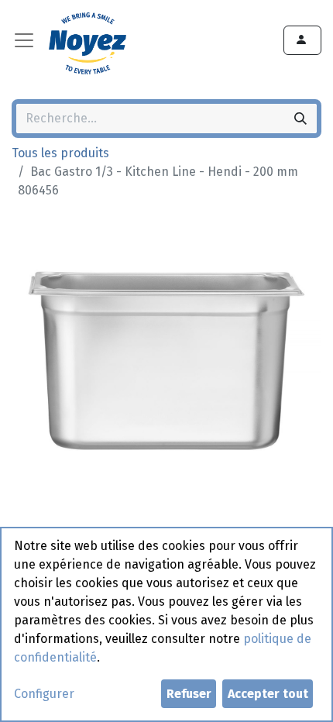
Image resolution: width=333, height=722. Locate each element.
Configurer (44, 693)
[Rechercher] (300, 118)
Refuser (188, 693)
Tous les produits (60, 153)
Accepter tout (268, 693)
